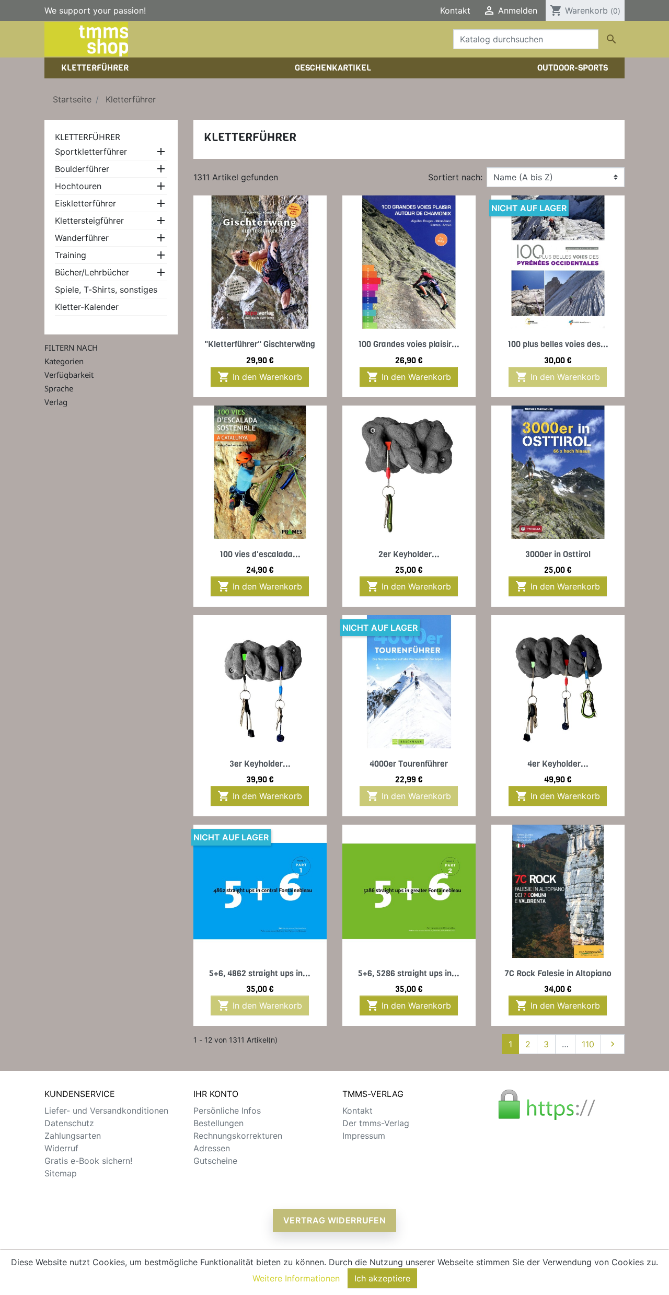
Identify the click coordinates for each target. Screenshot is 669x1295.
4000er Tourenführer (409, 763)
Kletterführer (87, 137)
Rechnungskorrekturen (237, 1135)
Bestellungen (218, 1123)
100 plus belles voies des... (557, 344)
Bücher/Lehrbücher (92, 272)
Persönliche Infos (227, 1110)
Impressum (363, 1135)
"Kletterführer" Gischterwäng (259, 344)
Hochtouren (78, 186)
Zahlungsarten (72, 1135)
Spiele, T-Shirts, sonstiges (106, 289)
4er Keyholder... (558, 763)
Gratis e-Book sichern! (88, 1160)
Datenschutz (69, 1123)
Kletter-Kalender (87, 307)
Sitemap (60, 1173)
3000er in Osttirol (558, 554)
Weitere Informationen (296, 1278)
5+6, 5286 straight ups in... (408, 973)
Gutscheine (215, 1160)
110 (588, 1044)
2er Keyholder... (409, 554)
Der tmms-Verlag (375, 1123)
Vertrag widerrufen (334, 1220)
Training (70, 255)
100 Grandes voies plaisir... (408, 344)
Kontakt (455, 10)
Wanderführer (82, 238)
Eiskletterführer (85, 203)
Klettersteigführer (89, 220)
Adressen (211, 1148)
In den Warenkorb (259, 377)
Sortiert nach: (455, 177)
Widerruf (61, 1148)
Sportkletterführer (91, 151)
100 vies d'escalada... (260, 554)
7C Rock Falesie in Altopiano (558, 973)
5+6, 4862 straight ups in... (259, 973)
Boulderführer (82, 169)
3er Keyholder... (260, 763)
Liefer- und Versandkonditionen (106, 1110)
